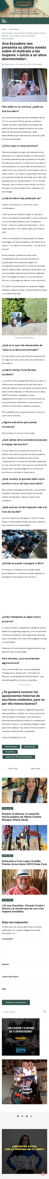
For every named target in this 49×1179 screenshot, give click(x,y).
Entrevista (10, 752)
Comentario (8, 939)
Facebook (18, 1116)
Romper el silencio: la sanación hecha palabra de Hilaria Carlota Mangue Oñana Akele (21, 816)
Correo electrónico (10, 976)
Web (4, 989)
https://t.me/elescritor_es (14, 737)
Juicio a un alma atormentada (19, 757)
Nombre (5, 964)
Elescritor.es (10, 64)
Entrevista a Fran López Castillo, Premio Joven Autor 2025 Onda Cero (24, 863)
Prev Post (13, 768)
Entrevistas (7, 808)
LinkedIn (31, 1116)
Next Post (35, 768)
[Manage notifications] (43, 1174)
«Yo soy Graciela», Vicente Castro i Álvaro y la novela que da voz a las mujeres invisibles (23, 908)
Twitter (22, 1116)
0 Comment (37, 64)
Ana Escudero (11, 746)
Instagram (27, 1116)
